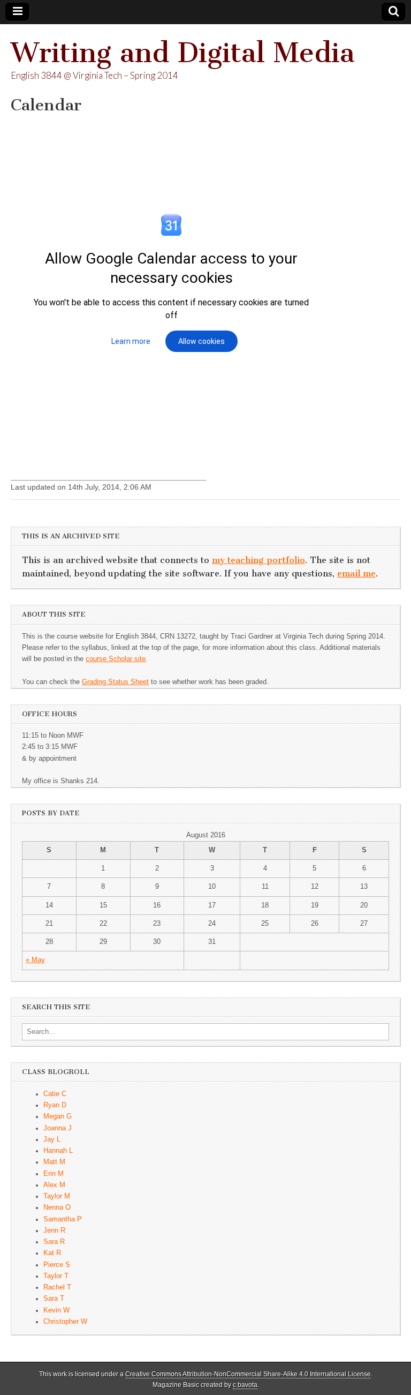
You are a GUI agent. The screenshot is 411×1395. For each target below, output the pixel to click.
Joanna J (57, 1128)
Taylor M (56, 1196)
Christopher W (65, 1321)
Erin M (53, 1174)
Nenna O (57, 1207)
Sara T (53, 1298)
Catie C (54, 1094)
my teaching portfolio (258, 560)
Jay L (51, 1139)
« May (35, 960)
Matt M (54, 1162)
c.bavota (245, 1385)
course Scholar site (116, 659)
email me (356, 573)
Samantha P (62, 1219)
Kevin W (56, 1310)
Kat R (52, 1253)
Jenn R (54, 1230)
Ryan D (54, 1105)
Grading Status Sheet (115, 682)
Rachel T (57, 1287)
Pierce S (56, 1265)
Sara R (54, 1242)
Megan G (57, 1116)
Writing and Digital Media (183, 52)
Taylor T (55, 1276)
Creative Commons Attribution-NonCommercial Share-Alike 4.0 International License (248, 1374)
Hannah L (58, 1150)
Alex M (54, 1185)
